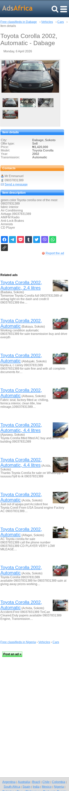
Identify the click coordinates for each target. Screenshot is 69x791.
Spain (26, 786)
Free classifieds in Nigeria (18, 642)
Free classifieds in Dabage (18, 21)
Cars (60, 21)
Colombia (58, 782)
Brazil (36, 782)
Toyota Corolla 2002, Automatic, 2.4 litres (21, 285)
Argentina (9, 782)
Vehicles (47, 21)
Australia (24, 782)
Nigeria (59, 786)
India (36, 786)
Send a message (16, 184)
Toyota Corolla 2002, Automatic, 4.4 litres (21, 427)
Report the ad (55, 253)
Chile (46, 782)
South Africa (12, 786)
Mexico (47, 786)
